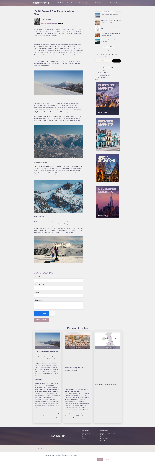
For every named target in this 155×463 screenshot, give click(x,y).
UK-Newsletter (104, 435)
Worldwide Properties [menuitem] (63, 3)
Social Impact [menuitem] (89, 3)
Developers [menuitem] (74, 3)
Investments (103, 436)
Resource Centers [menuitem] (109, 3)
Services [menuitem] (81, 3)
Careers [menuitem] (118, 3)
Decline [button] (107, 459)
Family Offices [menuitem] (99, 3)
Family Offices (104, 438)
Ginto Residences (38, 63)
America (101, 70)
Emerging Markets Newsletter (108, 433)
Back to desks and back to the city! (106, 384)
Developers (85, 436)
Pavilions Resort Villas (70, 61)
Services (84, 438)
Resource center (86, 433)
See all (96, 79)
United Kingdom (103, 72)
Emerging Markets (104, 75)
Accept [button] (100, 459)
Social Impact (102, 74)
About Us (102, 440)
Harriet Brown (47, 19)
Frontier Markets (103, 77)
